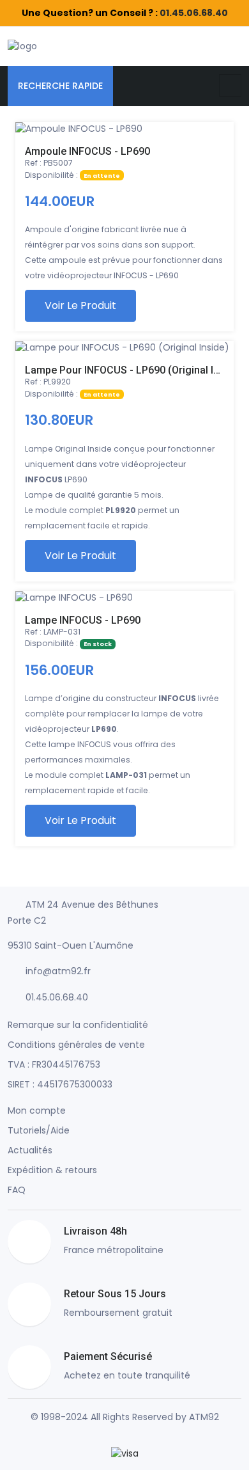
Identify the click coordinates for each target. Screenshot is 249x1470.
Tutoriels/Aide (39, 1130)
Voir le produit (80, 305)
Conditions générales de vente (76, 1044)
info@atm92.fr (58, 971)
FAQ (17, 1189)
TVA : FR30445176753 (54, 1064)
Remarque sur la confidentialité (78, 1024)
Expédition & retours (52, 1170)
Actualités (30, 1150)
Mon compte (37, 1110)
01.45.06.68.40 (194, 12)
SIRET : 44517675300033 (60, 1084)
